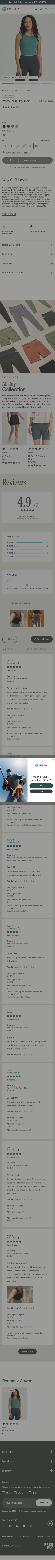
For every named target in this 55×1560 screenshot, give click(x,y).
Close (41, 791)
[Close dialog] (53, 760)
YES (41, 785)
